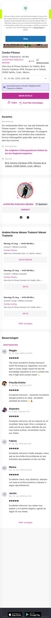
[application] (25, 309)
